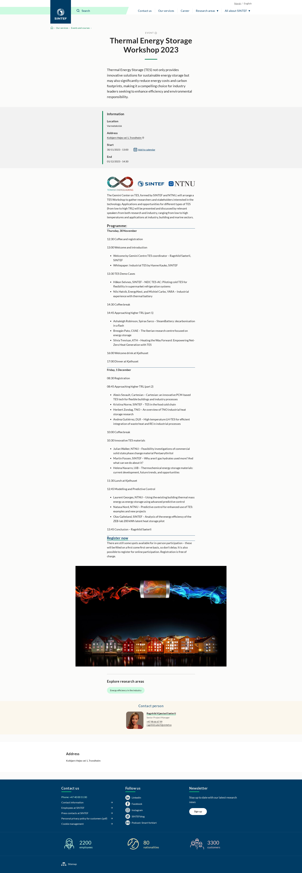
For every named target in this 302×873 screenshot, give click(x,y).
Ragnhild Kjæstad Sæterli (161, 713)
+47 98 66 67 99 (154, 721)
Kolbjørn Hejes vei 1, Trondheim (124, 137)
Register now (117, 538)
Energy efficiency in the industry (125, 690)
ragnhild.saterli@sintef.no (159, 725)
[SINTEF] (60, 12)
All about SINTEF (236, 10)
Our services (166, 10)
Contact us (145, 10)
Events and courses (80, 28)
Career (185, 10)
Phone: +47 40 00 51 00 (74, 797)
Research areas (205, 10)
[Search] (78, 10)
